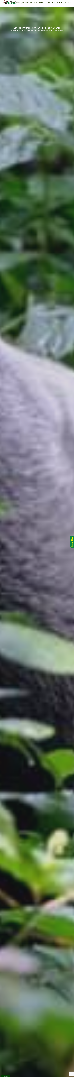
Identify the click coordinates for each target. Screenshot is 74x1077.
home (7, 3)
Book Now (68, 2)
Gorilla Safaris (16, 3)
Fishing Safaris (38, 3)
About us (47, 3)
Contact (59, 3)
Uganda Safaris (27, 3)
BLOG (53, 3)
